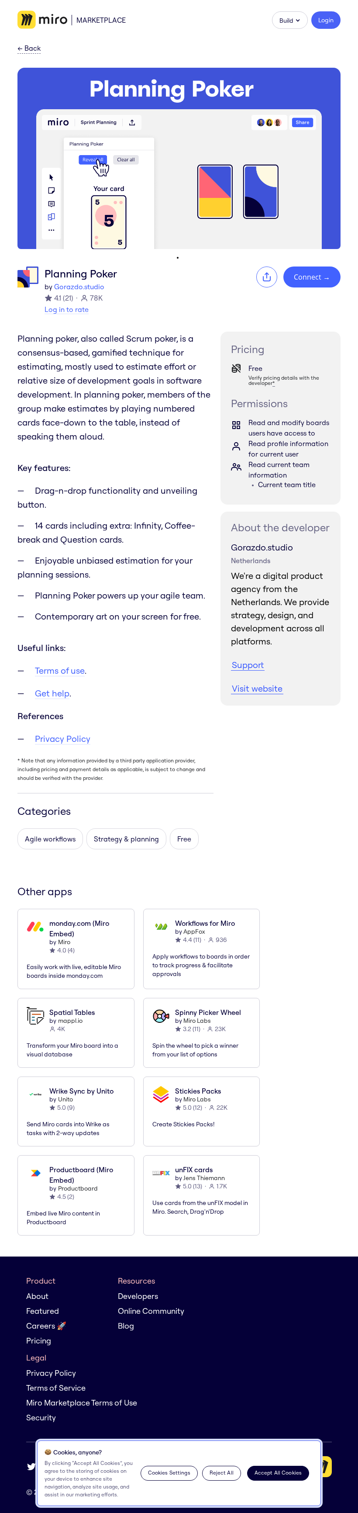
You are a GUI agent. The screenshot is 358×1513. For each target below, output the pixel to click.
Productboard (78, 1188)
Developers (138, 1296)
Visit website (257, 688)
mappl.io (70, 1021)
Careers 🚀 (46, 1326)
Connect (312, 277)
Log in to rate (67, 309)
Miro (64, 942)
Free (184, 838)
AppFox (194, 931)
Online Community (151, 1311)
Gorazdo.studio (79, 286)
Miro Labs (197, 1021)
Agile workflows (50, 838)
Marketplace (101, 20)
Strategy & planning (126, 838)
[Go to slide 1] (178, 258)
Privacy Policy (62, 738)
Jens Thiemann (204, 1178)
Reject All (222, 1472)
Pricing (38, 1341)
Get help (52, 693)
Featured (42, 1311)
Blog (126, 1326)
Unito (65, 1099)
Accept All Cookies (278, 1472)
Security (41, 1418)
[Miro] (42, 20)
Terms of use (60, 670)
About (37, 1296)
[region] (179, 1473)
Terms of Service (56, 1388)
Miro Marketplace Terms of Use (81, 1403)
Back (29, 48)
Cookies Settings (169, 1472)
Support (248, 664)
